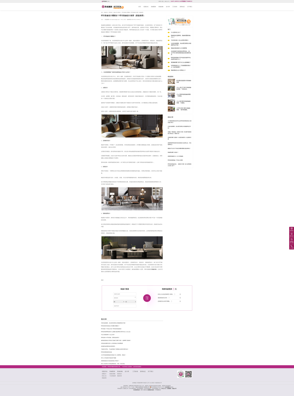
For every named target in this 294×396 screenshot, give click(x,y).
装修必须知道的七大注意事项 (179, 48)
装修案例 (153, 6)
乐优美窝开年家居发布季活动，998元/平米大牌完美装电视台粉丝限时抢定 (181, 53)
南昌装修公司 (158, 382)
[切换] (108, 1)
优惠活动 (145, 6)
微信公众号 (167, 1)
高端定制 (104, 378)
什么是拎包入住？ (176, 32)
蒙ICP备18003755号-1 (126, 387)
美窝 (155, 388)
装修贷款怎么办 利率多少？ (178, 70)
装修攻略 (160, 6)
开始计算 (147, 298)
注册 (162, 1)
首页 (139, 6)
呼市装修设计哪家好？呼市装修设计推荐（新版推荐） (133, 12)
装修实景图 (112, 373)
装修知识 (119, 373)
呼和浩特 (110, 12)
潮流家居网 (140, 382)
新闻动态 (182, 6)
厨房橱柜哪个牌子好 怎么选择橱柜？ (181, 62)
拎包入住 (104, 375)
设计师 (168, 6)
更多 (102, 280)
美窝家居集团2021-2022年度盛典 (175, 156)
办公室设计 (152, 382)
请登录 (160, 1)
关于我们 (189, 6)
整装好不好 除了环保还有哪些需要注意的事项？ (179, 148)
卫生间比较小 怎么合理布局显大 (179, 40)
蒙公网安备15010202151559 (158, 387)
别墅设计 (104, 373)
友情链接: (134, 382)
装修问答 (106, 12)
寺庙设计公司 (146, 382)
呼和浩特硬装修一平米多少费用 (175, 160)
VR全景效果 (112, 375)
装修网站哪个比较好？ (173, 152)
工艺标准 (174, 6)
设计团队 (152, 81)
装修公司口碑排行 (117, 12)
